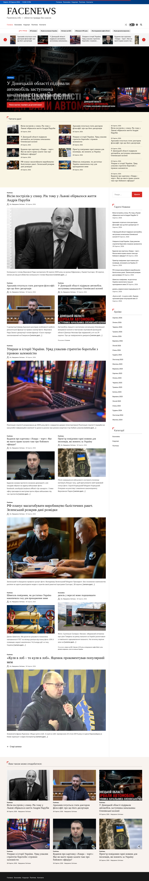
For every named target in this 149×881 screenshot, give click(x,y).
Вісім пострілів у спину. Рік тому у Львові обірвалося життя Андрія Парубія (41, 89)
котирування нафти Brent (91, 647)
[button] (5, 39)
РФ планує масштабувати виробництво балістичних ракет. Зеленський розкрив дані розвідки (37, 164)
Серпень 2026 (117, 318)
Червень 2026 (117, 327)
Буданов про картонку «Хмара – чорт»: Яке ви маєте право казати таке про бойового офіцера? (96, 40)
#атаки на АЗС (66, 31)
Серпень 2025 (117, 373)
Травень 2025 (117, 387)
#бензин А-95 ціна (81, 31)
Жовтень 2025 (117, 364)
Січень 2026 (116, 350)
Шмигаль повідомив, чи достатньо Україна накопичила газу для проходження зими (87, 164)
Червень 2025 (117, 383)
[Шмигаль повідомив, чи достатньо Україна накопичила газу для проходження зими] (31, 619)
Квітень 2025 (117, 392)
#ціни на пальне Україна (49, 31)
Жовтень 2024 (117, 420)
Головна (59, 2)
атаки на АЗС (69, 647)
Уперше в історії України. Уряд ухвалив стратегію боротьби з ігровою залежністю (64, 40)
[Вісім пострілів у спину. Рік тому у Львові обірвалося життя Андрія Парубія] (56, 238)
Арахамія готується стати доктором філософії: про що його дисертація (88, 127)
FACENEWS (31, 11)
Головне (67, 340)
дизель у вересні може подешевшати (77, 595)
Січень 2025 (116, 406)
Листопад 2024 (117, 415)
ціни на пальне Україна (76, 649)
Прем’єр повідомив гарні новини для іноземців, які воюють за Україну (129, 39)
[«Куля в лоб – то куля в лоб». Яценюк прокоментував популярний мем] (56, 700)
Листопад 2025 (117, 359)
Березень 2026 (117, 341)
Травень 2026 (117, 332)
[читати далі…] (60, 275)
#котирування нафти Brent (101, 31)
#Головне (33, 31)
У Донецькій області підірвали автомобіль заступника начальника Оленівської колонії (31, 40)
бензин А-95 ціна (78, 647)
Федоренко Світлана (24, 100)
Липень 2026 (117, 322)
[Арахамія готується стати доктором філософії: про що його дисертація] (31, 309)
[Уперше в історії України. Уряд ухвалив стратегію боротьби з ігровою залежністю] (56, 391)
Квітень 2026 (117, 336)
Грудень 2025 (117, 355)
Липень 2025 (117, 378)
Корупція (75, 2)
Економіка (66, 2)
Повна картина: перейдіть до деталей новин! (25, 105)
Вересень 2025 (117, 369)
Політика (82, 2)
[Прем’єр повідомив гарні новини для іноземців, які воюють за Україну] (82, 462)
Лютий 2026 (116, 345)
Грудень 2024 (117, 410)
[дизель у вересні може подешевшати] (82, 616)
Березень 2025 (117, 396)
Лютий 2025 (116, 401)
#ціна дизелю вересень (121, 31)
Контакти (89, 2)
